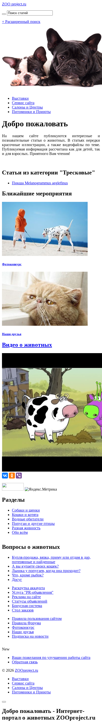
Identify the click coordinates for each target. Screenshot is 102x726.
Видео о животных (27, 345)
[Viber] (19, 475)
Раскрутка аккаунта (28, 588)
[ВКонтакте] (5, 475)
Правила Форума (26, 623)
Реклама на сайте (26, 597)
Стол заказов (23, 610)
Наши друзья (11, 334)
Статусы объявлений (29, 601)
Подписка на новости (30, 636)
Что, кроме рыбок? (28, 575)
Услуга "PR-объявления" (32, 592)
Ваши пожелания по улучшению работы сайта (51, 657)
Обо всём (20, 532)
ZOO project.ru (14, 4)
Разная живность (26, 528)
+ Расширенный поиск (21, 21)
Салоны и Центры (27, 107)
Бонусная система (27, 606)
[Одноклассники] (12, 475)
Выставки (20, 98)
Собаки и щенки (26, 510)
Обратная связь (25, 662)
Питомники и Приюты (31, 112)
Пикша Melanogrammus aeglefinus (40, 183)
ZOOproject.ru (26, 670)
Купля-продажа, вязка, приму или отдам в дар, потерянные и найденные (51, 559)
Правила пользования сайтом (37, 618)
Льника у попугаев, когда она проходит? (46, 571)
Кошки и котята (25, 515)
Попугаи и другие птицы (33, 523)
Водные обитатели (28, 519)
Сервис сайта (23, 103)
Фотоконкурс (12, 264)
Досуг (17, 579)
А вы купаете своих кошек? (35, 566)
